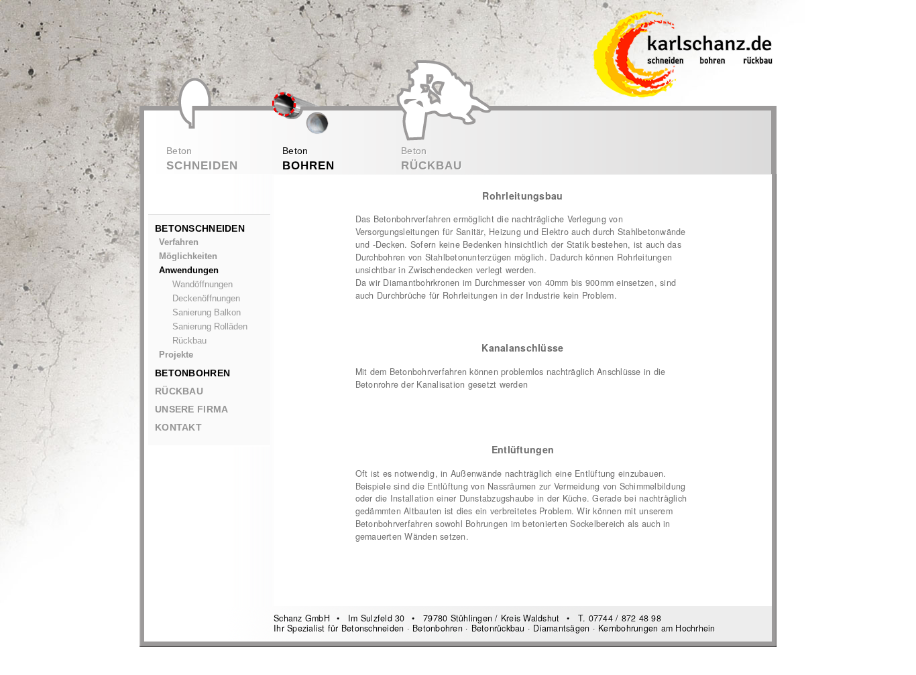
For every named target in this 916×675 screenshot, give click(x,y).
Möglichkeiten (188, 256)
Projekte (176, 355)
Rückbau (189, 341)
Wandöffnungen (202, 284)
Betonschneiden (200, 228)
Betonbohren (192, 373)
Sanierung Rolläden (209, 326)
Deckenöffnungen (206, 298)
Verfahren (178, 242)
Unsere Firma (191, 409)
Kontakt (178, 427)
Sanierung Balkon (206, 312)
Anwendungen (189, 270)
